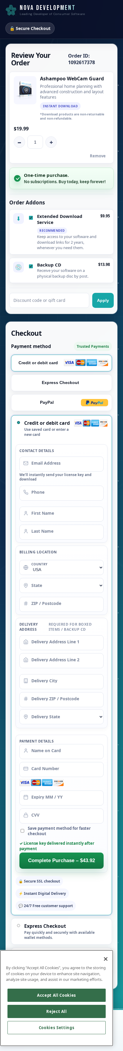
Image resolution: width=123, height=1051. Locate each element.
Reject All (56, 1011)
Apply (103, 300)
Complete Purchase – (61, 860)
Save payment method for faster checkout (59, 831)
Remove (98, 156)
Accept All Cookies (56, 995)
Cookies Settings (57, 1027)
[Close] (105, 959)
